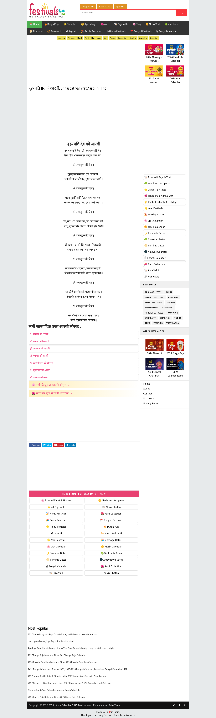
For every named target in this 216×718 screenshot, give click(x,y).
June (99, 38)
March (79, 38)
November (143, 38)
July (105, 38)
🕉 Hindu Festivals (116, 31)
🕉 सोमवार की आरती (39, 341)
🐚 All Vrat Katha (111, 507)
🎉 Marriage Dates (111, 540)
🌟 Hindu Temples (56, 526)
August (112, 38)
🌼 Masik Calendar (111, 546)
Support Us (88, 6)
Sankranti (150, 317)
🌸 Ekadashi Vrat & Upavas (56, 500)
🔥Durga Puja (51, 24)
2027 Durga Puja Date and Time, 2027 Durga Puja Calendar (57, 655)
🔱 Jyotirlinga (88, 24)
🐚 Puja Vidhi (121, 24)
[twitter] (173, 705)
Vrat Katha (172, 322)
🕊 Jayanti (71, 31)
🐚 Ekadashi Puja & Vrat (157, 177)
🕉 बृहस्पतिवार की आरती (41, 363)
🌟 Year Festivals (56, 540)
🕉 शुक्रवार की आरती (40, 370)
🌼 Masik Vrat (152, 24)
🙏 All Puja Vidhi (56, 507)
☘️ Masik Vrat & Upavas (157, 183)
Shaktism (165, 317)
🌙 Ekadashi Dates (56, 553)
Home (146, 383)
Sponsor (120, 6)
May (93, 38)
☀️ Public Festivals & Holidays (160, 202)
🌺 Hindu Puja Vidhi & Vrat (158, 195)
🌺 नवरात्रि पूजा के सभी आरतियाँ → (52, 393)
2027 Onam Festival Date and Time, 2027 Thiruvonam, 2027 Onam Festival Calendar (69, 683)
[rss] (185, 705)
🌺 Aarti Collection (111, 513)
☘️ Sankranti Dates (111, 553)
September (122, 38)
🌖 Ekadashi (36, 31)
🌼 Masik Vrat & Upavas (111, 500)
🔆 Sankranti (54, 31)
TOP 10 (177, 317)
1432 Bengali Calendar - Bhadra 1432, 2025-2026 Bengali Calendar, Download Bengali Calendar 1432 (77, 669)
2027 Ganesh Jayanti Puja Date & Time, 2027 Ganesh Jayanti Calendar (62, 634)
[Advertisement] (83, 61)
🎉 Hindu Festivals (56, 513)
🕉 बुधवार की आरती (39, 355)
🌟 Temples (70, 24)
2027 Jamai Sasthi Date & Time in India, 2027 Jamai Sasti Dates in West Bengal (67, 676)
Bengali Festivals (155, 297)
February (71, 38)
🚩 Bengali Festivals (141, 31)
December (154, 38)
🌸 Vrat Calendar (56, 546)
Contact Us (104, 6)
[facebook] (179, 705)
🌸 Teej (137, 24)
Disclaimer (149, 398)
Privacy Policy (150, 403)
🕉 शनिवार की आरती (39, 377)
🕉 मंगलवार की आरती (40, 348)
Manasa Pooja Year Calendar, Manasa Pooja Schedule (54, 690)
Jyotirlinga (151, 307)
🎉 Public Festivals (91, 31)
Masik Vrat (168, 307)
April (87, 38)
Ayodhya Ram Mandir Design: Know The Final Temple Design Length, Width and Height (71, 648)
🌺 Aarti (105, 24)
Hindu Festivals (154, 302)
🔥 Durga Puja (111, 526)
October (132, 38)
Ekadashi (173, 297)
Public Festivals (154, 312)
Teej (147, 322)
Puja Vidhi (172, 312)
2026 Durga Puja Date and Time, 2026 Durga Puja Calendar (57, 696)
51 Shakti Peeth (153, 291)
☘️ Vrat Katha (172, 24)
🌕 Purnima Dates (56, 559)
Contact (147, 393)
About (146, 388)
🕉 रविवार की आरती (39, 334)
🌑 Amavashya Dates (111, 559)
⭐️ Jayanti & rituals (155, 189)
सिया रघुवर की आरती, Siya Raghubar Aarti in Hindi (51, 641)
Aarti (169, 291)
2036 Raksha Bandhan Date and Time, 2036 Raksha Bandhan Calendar (62, 662)
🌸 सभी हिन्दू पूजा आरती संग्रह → (51, 385)
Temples (158, 322)
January (61, 38)
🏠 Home (35, 24)
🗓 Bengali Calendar (166, 31)
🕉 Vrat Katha (111, 573)
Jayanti (170, 302)
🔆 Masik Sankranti (111, 533)
